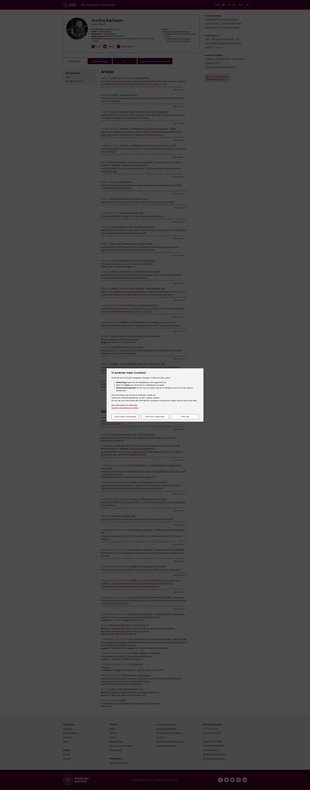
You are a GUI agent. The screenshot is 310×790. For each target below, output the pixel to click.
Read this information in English (124, 408)
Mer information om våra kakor (124, 405)
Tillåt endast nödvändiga (125, 416)
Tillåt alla (185, 416)
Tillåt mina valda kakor (155, 416)
